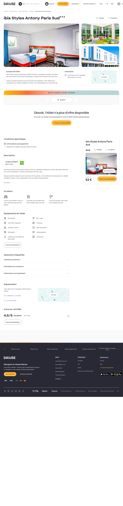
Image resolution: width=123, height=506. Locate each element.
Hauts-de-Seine (23, 11)
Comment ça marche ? (89, 4)
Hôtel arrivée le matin (52, 349)
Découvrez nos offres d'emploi (85, 371)
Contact (102, 360)
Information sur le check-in (14, 266)
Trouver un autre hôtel (62, 123)
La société (80, 360)
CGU (118, 391)
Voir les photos (111, 63)
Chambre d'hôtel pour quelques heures (107, 349)
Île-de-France (13, 11)
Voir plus (7, 182)
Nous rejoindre (10, 374)
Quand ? (63, 100)
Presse (79, 367)
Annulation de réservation (107, 367)
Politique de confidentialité (107, 391)
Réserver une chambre (107, 179)
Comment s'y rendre (13, 296)
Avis (79, 364)
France (6, 11)
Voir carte (104, 77)
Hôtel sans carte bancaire (89, 349)
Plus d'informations (13, 245)
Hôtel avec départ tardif (71, 349)
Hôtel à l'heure (34, 349)
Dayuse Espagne (59, 371)
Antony (31, 11)
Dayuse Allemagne (60, 375)
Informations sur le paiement (14, 273)
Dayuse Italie (58, 368)
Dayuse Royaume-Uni (61, 361)
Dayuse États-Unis (60, 364)
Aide (101, 4)
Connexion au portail (26, 374)
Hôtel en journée (15, 349)
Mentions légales (92, 391)
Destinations (75, 4)
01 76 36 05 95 (11, 300)
